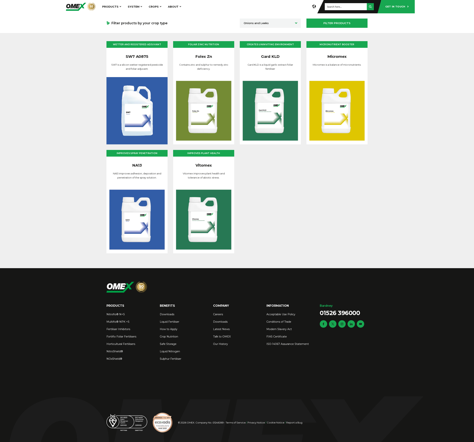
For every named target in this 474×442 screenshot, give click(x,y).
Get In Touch (395, 6)
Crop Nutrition (169, 336)
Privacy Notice (256, 422)
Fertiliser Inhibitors (118, 329)
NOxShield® (114, 358)
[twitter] (332, 324)
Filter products (337, 23)
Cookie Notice (275, 422)
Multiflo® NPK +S (117, 321)
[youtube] (360, 324)
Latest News (221, 329)
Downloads (167, 314)
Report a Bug (294, 422)
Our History (220, 344)
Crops (154, 6)
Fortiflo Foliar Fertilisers (121, 336)
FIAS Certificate (276, 336)
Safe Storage (168, 344)
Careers (218, 314)
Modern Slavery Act (279, 329)
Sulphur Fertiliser (170, 358)
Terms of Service (236, 422)
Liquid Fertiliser (169, 321)
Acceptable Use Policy (280, 314)
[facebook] (323, 324)
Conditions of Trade (278, 321)
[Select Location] (314, 7)
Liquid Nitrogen (170, 351)
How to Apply (168, 329)
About (173, 6)
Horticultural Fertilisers (120, 344)
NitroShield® (114, 351)
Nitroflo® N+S (115, 314)
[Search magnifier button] (370, 6)
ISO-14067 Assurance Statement (287, 344)
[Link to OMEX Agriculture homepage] (81, 7)
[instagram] (342, 324)
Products (110, 6)
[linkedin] (351, 324)
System (133, 6)
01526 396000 (340, 310)
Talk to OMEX (222, 336)
